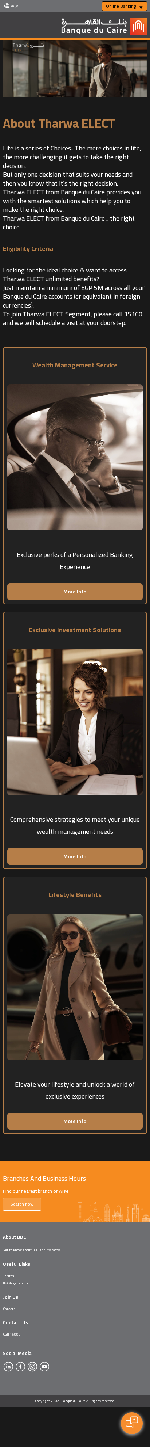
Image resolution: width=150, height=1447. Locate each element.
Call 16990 (12, 1334)
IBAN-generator (15, 1283)
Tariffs (8, 1275)
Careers (9, 1308)
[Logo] (104, 35)
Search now (22, 1204)
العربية (15, 6)
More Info (74, 591)
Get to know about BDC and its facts (31, 1249)
